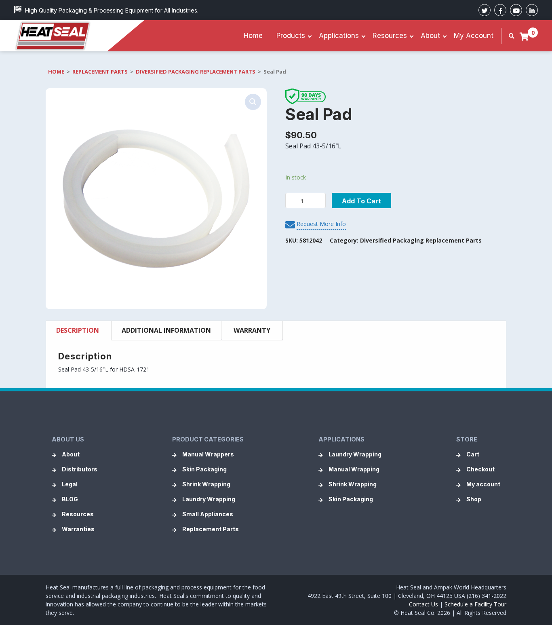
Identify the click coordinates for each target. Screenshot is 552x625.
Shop (473, 499)
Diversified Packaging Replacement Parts (195, 71)
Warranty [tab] (252, 330)
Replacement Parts (100, 71)
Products (290, 36)
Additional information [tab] (166, 330)
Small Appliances (207, 514)
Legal (70, 484)
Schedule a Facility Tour (475, 604)
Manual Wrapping (354, 469)
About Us (68, 439)
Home (253, 36)
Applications (339, 36)
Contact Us (423, 604)
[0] (524, 36)
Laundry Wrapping (208, 499)
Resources (390, 36)
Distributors (79, 469)
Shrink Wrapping (206, 484)
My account (473, 36)
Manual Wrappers (208, 454)
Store (466, 439)
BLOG (70, 499)
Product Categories (208, 439)
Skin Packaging (204, 469)
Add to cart (361, 201)
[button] (253, 102)
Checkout (480, 469)
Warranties (78, 529)
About (430, 36)
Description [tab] (77, 330)
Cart (472, 454)
